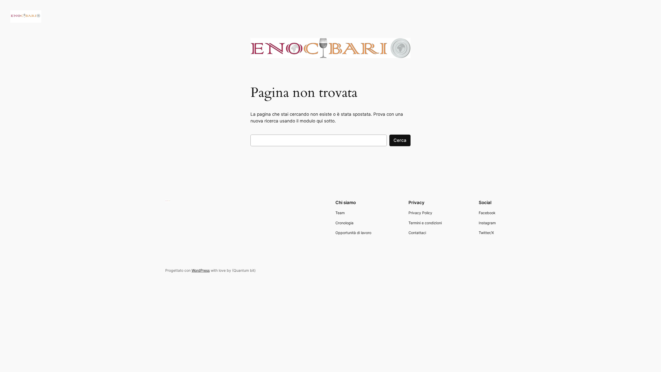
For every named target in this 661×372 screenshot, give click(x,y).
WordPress (201, 270)
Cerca (400, 140)
